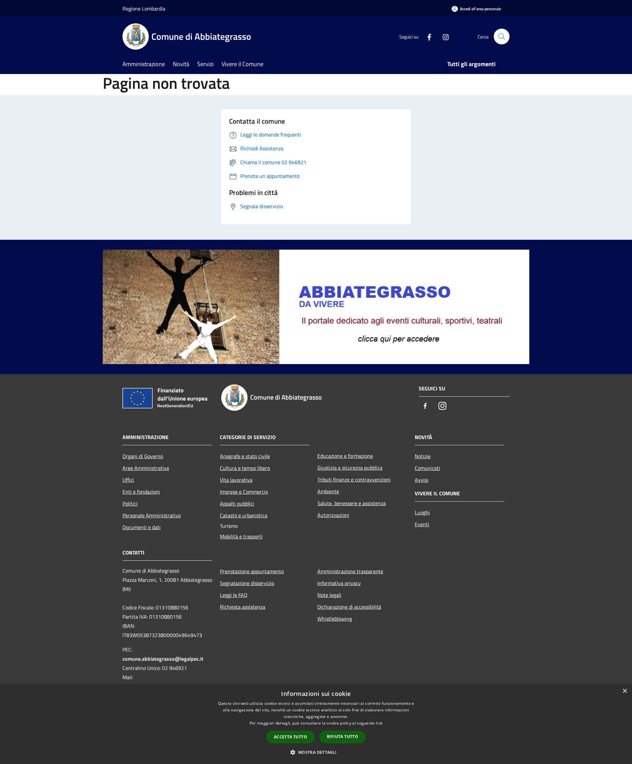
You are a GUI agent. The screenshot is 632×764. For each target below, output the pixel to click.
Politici (130, 503)
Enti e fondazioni (141, 492)
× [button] (624, 691)
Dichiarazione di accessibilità (349, 607)
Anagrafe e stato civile (245, 456)
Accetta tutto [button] (290, 737)
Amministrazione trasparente (350, 571)
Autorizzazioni (333, 515)
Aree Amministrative (145, 468)
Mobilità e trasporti (241, 536)
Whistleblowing (334, 619)
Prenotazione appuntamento (252, 571)
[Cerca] (502, 36)
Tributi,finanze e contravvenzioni (354, 479)
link (379, 723)
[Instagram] (443, 36)
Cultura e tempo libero (245, 468)
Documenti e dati (141, 527)
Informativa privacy (339, 583)
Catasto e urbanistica (243, 515)
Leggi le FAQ (234, 595)
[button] (315, 752)
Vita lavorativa (236, 480)
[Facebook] (426, 36)
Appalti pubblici (237, 503)
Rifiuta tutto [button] (342, 736)
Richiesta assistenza (242, 607)
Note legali (329, 595)
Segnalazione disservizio (247, 583)
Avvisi (421, 480)
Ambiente (328, 491)
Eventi (422, 524)
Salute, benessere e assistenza (351, 503)
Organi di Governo (142, 456)
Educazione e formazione (345, 456)
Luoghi (422, 512)
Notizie (423, 456)
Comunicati (427, 468)
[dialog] (316, 724)
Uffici (128, 480)
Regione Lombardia (143, 8)
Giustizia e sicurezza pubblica (349, 468)
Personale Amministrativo (151, 515)
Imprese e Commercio (244, 492)
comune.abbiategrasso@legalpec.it (162, 659)
